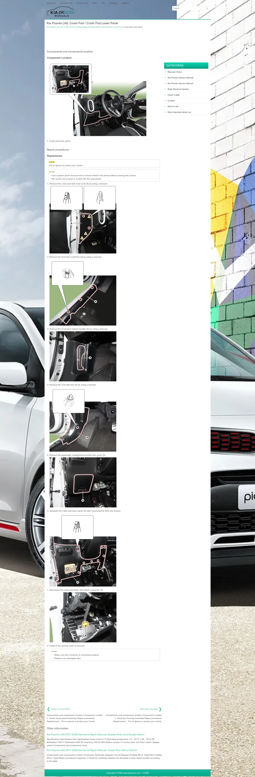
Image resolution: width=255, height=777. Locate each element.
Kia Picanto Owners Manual (180, 77)
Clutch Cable (174, 95)
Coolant (171, 100)
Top (103, 3)
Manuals (51, 3)
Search (125, 3)
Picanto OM (66, 3)
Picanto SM (82, 3)
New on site (173, 106)
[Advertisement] (104, 39)
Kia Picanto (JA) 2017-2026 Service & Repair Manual (68, 27)
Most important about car (179, 112)
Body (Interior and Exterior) (101, 27)
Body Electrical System (178, 89)
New (95, 3)
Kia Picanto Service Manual (180, 83)
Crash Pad (118, 27)
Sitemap (113, 3)
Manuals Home (175, 72)
